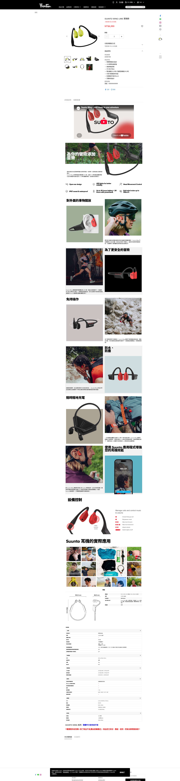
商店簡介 (74, 777)
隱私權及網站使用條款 (77, 780)
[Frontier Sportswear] (45, 5)
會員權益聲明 (101, 780)
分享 (108, 89)
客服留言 (100, 777)
